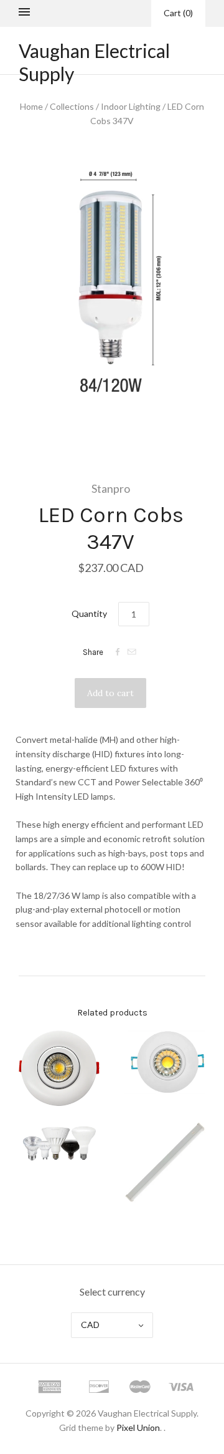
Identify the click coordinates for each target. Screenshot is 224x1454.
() (178, 12)
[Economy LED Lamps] (59, 1144)
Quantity (89, 613)
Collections (72, 106)
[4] (59, 1068)
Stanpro (110, 488)
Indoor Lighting (131, 106)
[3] (165, 1062)
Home (31, 106)
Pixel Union (138, 1427)
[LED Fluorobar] (165, 1165)
